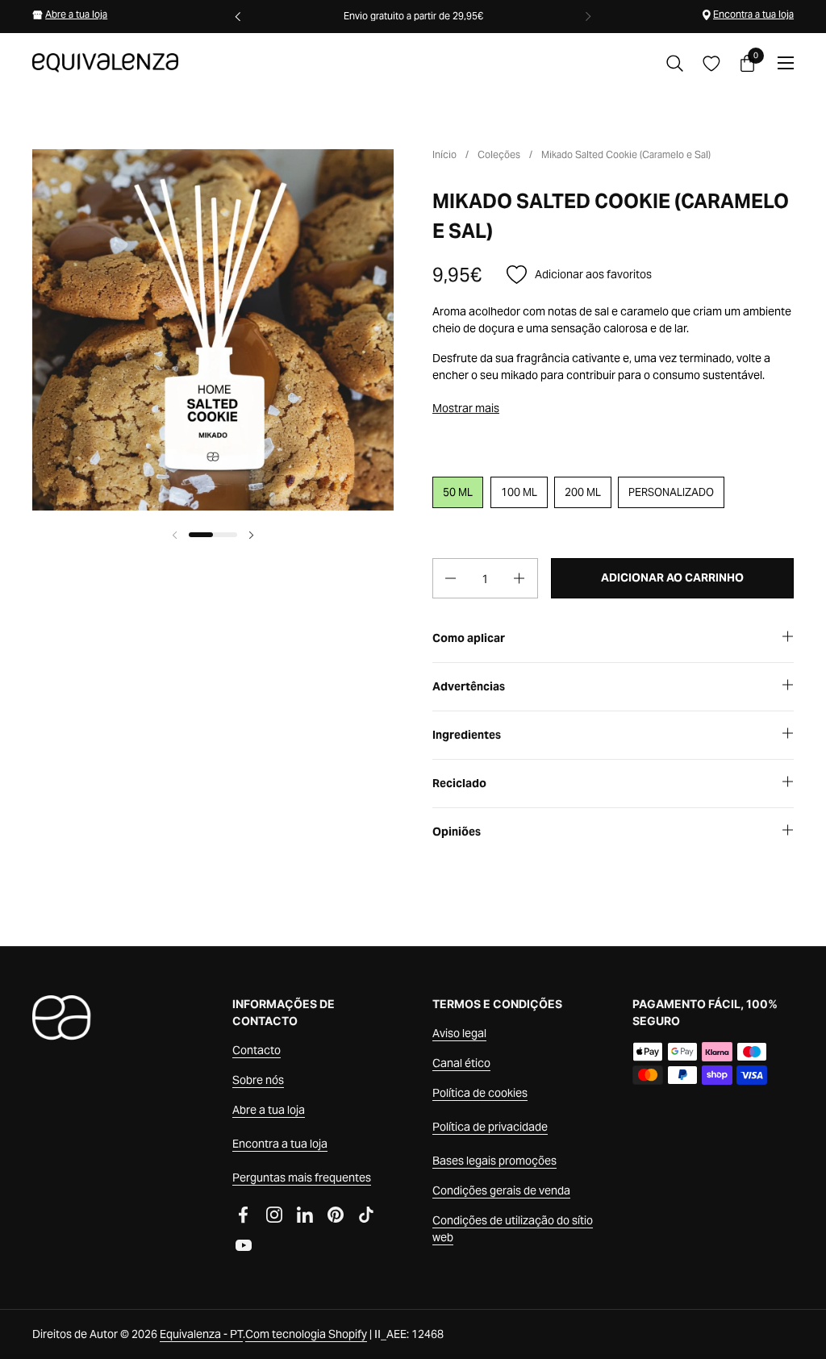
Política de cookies (480, 1093)
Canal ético (461, 1063)
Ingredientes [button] (466, 734)
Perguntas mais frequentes (301, 1177)
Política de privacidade (490, 1126)
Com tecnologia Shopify (306, 1334)
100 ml (519, 492)
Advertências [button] (468, 686)
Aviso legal (459, 1033)
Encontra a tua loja (753, 14)
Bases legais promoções (494, 1160)
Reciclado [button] (459, 783)
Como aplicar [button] (468, 638)
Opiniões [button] (456, 831)
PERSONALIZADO (671, 492)
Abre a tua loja (76, 14)
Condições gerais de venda (501, 1190)
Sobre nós (258, 1080)
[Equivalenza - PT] (105, 63)
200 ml (583, 492)
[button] (675, 63)
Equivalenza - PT (201, 1334)
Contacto (256, 1050)
